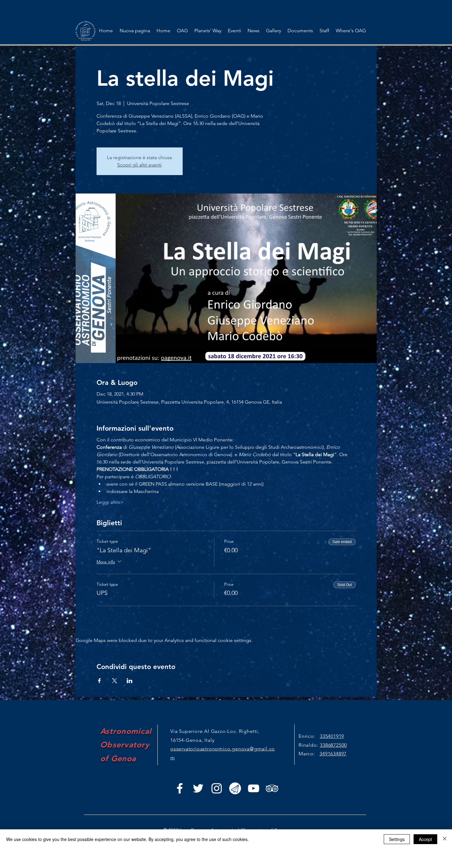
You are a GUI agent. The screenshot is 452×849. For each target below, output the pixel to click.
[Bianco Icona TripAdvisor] (272, 788)
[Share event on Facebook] (99, 680)
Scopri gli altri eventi (139, 165)
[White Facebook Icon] (180, 788)
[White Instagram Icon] (217, 788)
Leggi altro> (110, 502)
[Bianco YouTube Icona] (253, 788)
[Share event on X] (114, 680)
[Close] (444, 839)
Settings (397, 839)
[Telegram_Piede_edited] (235, 788)
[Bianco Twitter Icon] (198, 788)
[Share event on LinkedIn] (130, 680)
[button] (234, 30)
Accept (425, 839)
